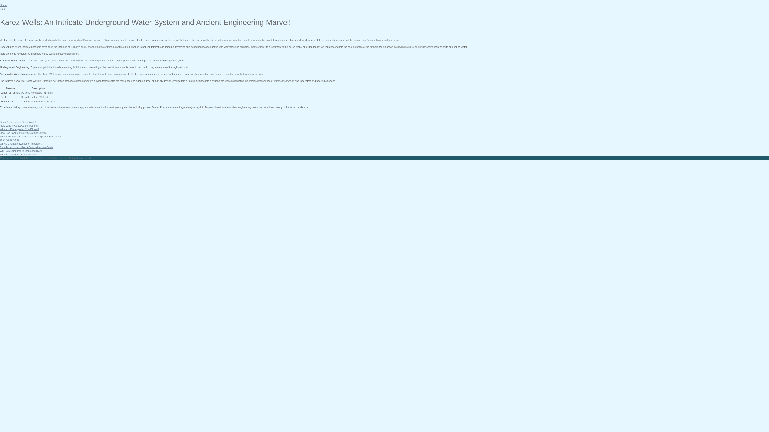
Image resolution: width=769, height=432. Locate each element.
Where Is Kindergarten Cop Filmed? (19, 129)
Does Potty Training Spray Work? (18, 122)
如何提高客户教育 (9, 140)
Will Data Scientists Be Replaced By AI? (21, 151)
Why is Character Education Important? (21, 143)
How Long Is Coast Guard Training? (19, 125)
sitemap (79, 158)
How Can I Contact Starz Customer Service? (24, 133)
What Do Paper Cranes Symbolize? (19, 154)
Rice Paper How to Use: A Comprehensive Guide (26, 147)
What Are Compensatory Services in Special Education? (30, 136)
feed (88, 158)
